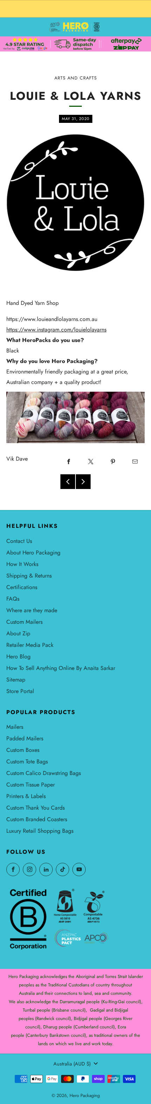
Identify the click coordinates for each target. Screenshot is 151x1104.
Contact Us (19, 541)
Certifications (21, 587)
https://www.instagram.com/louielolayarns (56, 330)
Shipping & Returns (29, 576)
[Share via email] (135, 461)
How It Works (22, 564)
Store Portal (20, 691)
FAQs (12, 599)
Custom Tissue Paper (30, 785)
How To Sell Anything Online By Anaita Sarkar (60, 668)
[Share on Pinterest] (112, 461)
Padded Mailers (24, 738)
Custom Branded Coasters (36, 819)
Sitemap (15, 680)
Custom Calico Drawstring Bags (43, 773)
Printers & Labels (26, 796)
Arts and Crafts (75, 78)
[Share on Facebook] (68, 461)
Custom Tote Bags (27, 761)
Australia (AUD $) (72, 1063)
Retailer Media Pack (29, 645)
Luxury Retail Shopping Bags (39, 831)
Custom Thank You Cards (35, 808)
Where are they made (31, 610)
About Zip (18, 633)
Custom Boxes (22, 750)
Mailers (14, 727)
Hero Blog (18, 656)
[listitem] (75, 8)
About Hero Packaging (33, 552)
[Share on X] (90, 461)
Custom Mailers (24, 622)
